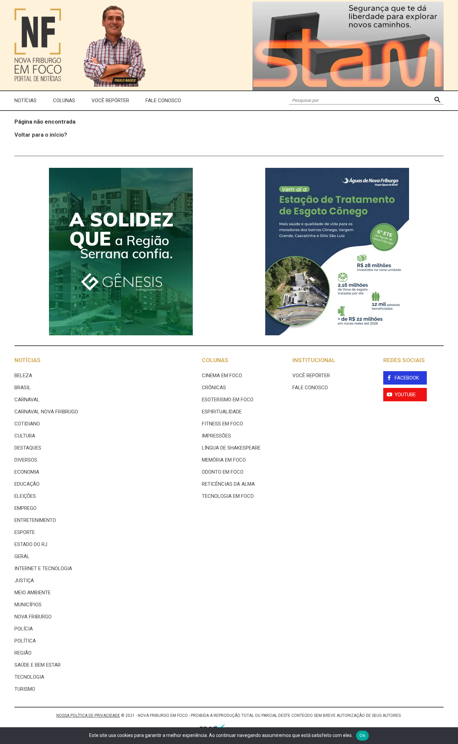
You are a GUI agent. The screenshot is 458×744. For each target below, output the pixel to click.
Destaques (27, 448)
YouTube (405, 395)
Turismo (24, 689)
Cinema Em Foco (222, 376)
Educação (27, 484)
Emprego (25, 508)
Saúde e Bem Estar (37, 665)
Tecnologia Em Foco (228, 496)
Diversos (25, 460)
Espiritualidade (222, 412)
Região (23, 653)
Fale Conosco (163, 100)
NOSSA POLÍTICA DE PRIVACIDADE (88, 715)
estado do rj (30, 544)
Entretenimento (35, 520)
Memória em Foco (224, 460)
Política (25, 641)
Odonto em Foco (222, 472)
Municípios (28, 605)
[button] (437, 101)
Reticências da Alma (228, 484)
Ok (362, 735)
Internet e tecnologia (43, 568)
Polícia (23, 629)
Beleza (23, 376)
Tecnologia (29, 677)
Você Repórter (110, 100)
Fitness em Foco (222, 424)
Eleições (25, 496)
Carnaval (27, 400)
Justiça (24, 581)
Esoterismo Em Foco (227, 400)
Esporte (24, 532)
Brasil (22, 388)
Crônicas (214, 388)
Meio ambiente (32, 593)
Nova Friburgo (33, 617)
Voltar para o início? (40, 134)
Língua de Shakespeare (231, 448)
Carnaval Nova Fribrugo (46, 412)
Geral (22, 556)
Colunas (64, 100)
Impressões (216, 436)
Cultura (24, 436)
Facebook (407, 378)
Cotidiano (27, 424)
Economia (26, 472)
